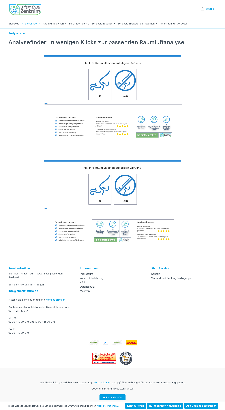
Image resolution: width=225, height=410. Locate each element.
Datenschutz (87, 286)
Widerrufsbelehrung (91, 278)
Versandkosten (102, 382)
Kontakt (155, 273)
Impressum (86, 273)
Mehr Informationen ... (108, 405)
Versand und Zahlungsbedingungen (171, 278)
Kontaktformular (55, 299)
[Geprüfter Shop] (126, 357)
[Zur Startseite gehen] (25, 10)
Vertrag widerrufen (112, 397)
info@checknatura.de (23, 291)
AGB (82, 282)
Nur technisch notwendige (165, 405)
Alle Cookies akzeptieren (201, 405)
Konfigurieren (135, 405)
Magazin (85, 291)
